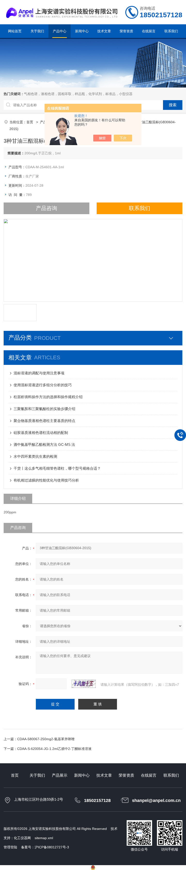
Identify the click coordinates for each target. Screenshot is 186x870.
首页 (30, 122)
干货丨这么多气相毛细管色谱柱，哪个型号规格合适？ (57, 468)
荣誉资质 (126, 31)
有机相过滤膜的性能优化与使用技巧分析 (46, 480)
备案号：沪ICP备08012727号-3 (45, 847)
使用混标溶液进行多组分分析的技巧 (43, 385)
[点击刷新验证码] (83, 684)
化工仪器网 (22, 838)
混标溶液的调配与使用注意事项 (39, 373)
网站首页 (15, 31)
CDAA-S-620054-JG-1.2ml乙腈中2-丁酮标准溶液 (54, 749)
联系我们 (171, 31)
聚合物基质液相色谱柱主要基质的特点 (44, 421)
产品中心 (59, 31)
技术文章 (104, 31)
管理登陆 (10, 847)
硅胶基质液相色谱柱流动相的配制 (41, 433)
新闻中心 (82, 31)
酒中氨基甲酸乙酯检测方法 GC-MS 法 (44, 444)
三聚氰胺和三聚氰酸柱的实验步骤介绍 (44, 409)
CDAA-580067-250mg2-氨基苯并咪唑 (46, 739)
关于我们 (37, 31)
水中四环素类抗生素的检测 (35, 456)
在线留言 (148, 31)
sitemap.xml (44, 838)
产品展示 (59, 775)
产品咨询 (46, 208)
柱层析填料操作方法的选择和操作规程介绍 (48, 397)
